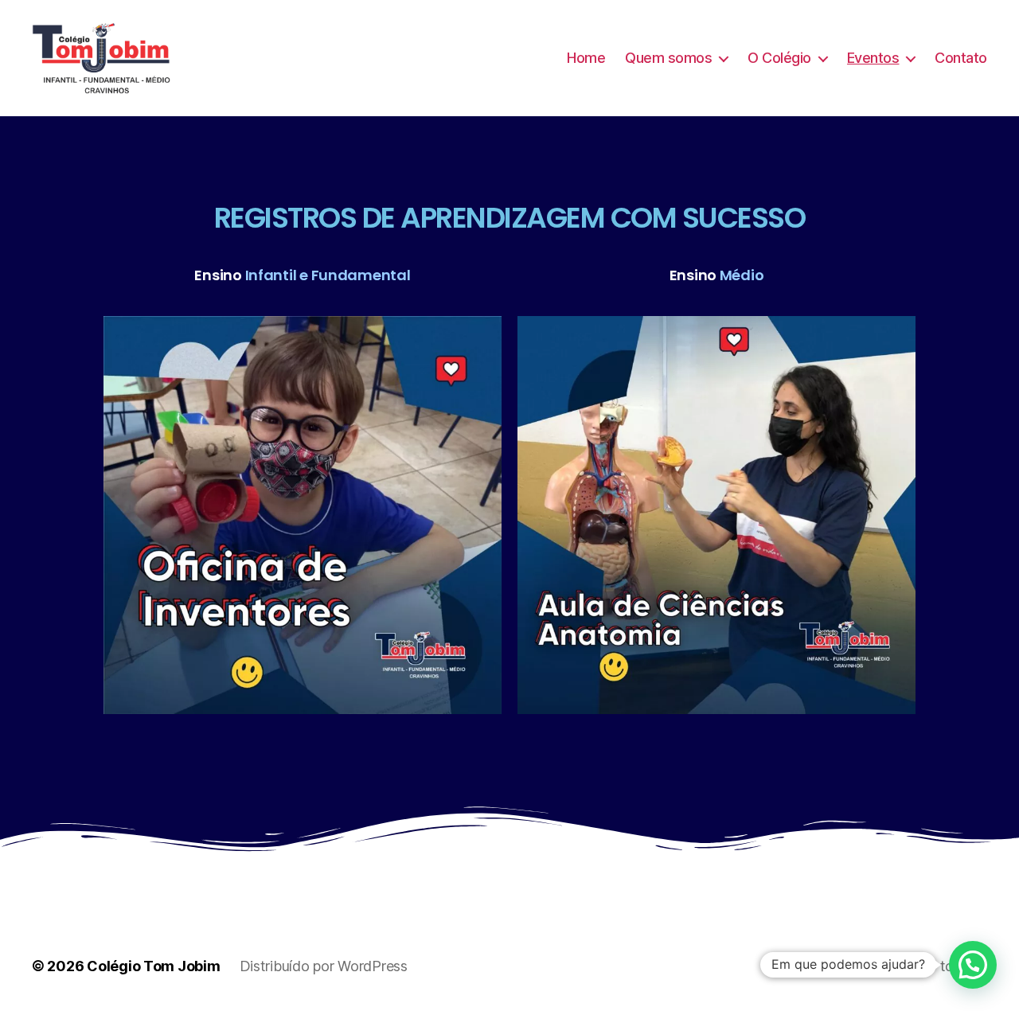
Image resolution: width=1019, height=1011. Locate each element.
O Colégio (779, 57)
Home (586, 57)
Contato (961, 57)
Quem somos (668, 57)
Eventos (873, 57)
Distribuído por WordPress (324, 966)
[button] (973, 965)
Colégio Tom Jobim (153, 966)
